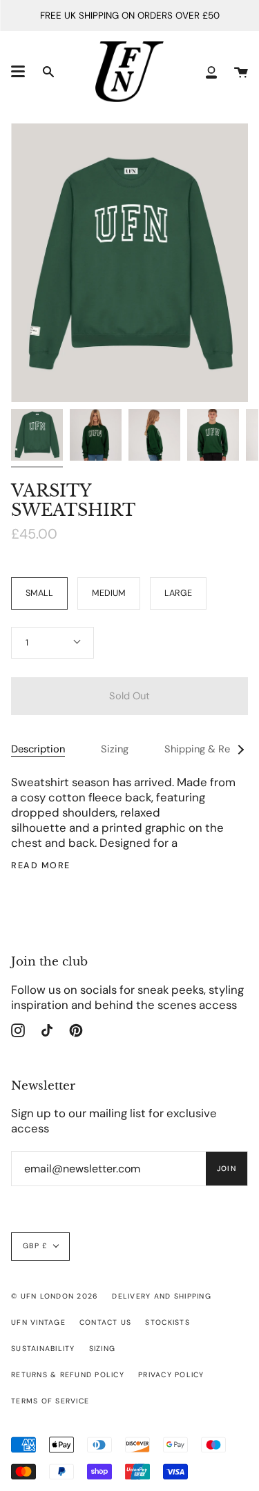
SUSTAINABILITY (43, 1348)
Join (226, 1168)
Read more (40, 865)
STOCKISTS (167, 1322)
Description (38, 749)
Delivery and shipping (161, 1296)
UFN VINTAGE (38, 1322)
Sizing (114, 749)
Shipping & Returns (208, 749)
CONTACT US (105, 1322)
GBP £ (35, 1245)
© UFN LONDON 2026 (54, 1296)
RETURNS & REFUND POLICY (67, 1374)
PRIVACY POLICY (171, 1374)
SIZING (102, 1348)
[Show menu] (18, 71)
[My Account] (211, 71)
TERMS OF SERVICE (50, 1401)
